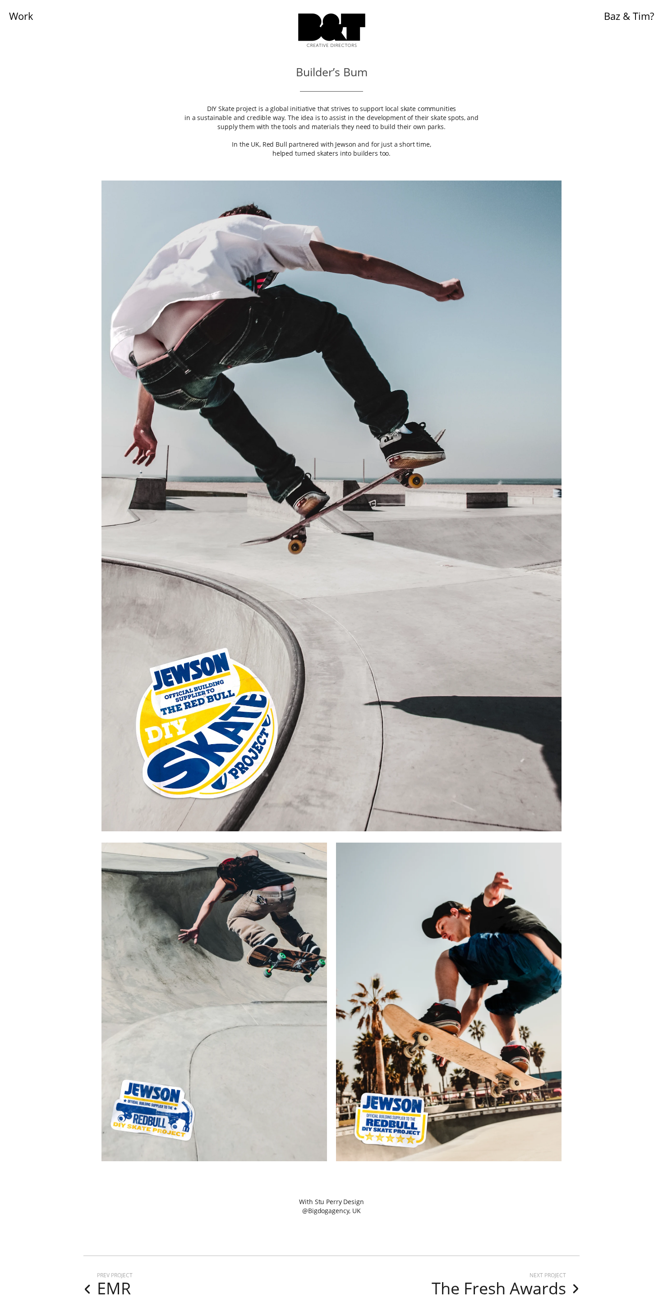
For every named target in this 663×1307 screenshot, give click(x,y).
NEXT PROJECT (547, 1275)
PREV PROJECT (115, 1275)
